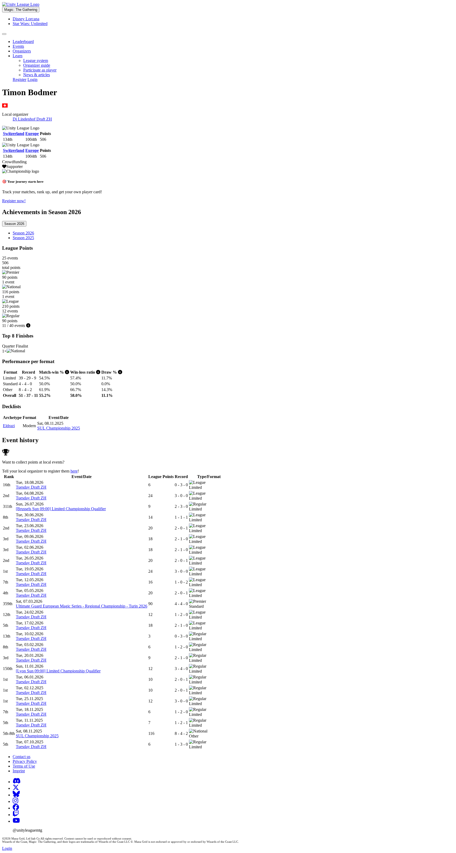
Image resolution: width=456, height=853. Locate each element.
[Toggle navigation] (4, 34)
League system (35, 60)
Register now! (14, 201)
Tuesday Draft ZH (31, 487)
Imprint (19, 771)
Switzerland (13, 133)
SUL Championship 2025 (58, 428)
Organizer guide (36, 65)
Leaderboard (23, 41)
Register (19, 79)
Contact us (21, 756)
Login (32, 79)
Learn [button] (17, 56)
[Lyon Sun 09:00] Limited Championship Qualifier (58, 671)
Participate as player (39, 70)
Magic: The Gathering (20, 10)
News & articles (36, 75)
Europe (32, 133)
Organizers (22, 51)
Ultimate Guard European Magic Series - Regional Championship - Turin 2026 (81, 606)
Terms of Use (24, 766)
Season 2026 (14, 224)
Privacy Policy (25, 761)
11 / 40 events (14, 325)
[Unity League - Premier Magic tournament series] (20, 4)
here (74, 471)
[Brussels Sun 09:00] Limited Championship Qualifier (61, 509)
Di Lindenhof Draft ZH (32, 119)
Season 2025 (23, 237)
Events (18, 46)
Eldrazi (9, 425)
